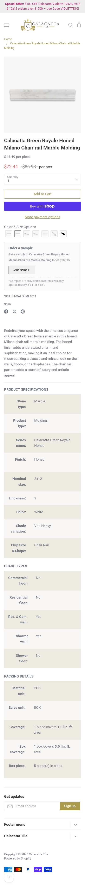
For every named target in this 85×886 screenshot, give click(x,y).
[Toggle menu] (6, 25)
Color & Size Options (20, 227)
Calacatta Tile (38, 854)
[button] (8, 233)
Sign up (70, 806)
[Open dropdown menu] (75, 824)
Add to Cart (43, 194)
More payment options (42, 217)
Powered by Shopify (17, 858)
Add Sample (22, 270)
